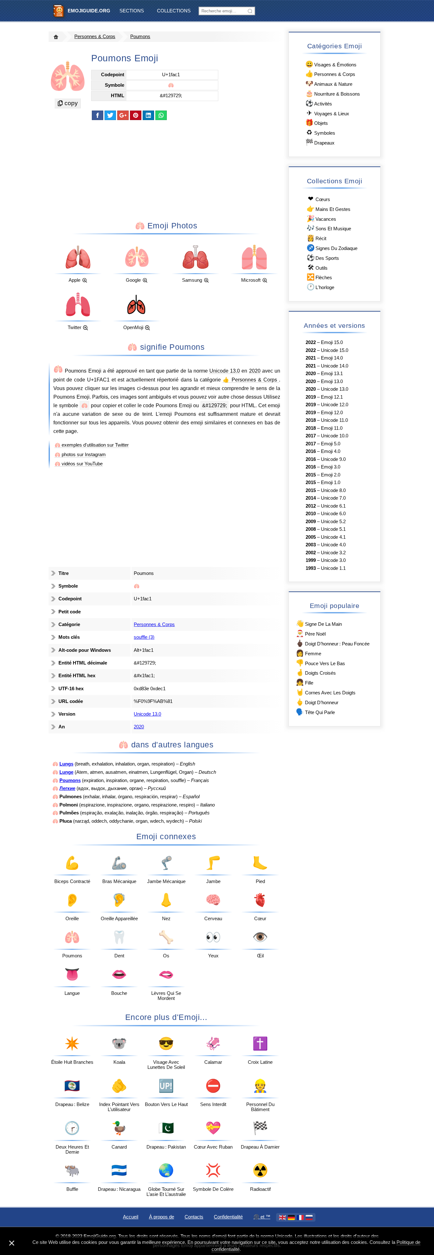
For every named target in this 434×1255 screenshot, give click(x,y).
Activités (318, 103)
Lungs (66, 763)
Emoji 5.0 (330, 443)
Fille (304, 682)
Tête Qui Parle (315, 711)
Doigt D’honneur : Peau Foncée (332, 643)
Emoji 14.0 (332, 358)
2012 (311, 506)
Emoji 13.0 (332, 381)
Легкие (67, 788)
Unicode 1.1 (333, 568)
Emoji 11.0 (331, 428)
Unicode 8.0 (333, 490)
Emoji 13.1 (332, 373)
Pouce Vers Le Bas (320, 662)
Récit (316, 237)
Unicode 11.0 (334, 420)
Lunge (66, 772)
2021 (311, 358)
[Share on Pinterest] (135, 115)
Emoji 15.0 (332, 342)
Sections (131, 10)
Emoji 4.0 (330, 451)
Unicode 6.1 (333, 506)
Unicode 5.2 (333, 521)
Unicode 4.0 (333, 544)
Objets (316, 122)
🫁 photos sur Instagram (80, 454)
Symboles (320, 132)
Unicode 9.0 (333, 459)
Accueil (130, 1216)
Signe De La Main (319, 623)
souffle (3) (144, 637)
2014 (311, 498)
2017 (311, 435)
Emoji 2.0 (330, 474)
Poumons (140, 36)
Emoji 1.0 (330, 482)
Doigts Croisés (316, 672)
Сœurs (319, 198)
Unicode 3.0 (333, 560)
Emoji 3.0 (330, 466)
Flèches (319, 276)
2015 (311, 474)
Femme (308, 653)
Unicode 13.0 (224, 371)
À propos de (161, 1216)
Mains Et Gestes (328, 208)
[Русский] (309, 1217)
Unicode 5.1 (333, 529)
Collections (174, 10)
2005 (311, 537)
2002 (311, 552)
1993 (311, 568)
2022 (311, 342)
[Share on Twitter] (110, 115)
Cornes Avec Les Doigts (325, 692)
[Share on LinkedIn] (148, 115)
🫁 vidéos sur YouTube (79, 463)
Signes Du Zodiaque (332, 247)
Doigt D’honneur (317, 701)
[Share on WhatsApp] (161, 115)
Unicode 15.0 (334, 350)
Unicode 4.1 (333, 537)
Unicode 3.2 (333, 552)
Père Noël (310, 633)
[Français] (300, 1217)
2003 (311, 544)
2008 (311, 529)
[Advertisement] (166, 169)
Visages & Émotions (330, 64)
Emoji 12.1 (332, 397)
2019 (311, 397)
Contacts (194, 1216)
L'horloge (320, 286)
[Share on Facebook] (97, 115)
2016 (311, 451)
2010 (311, 513)
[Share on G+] (123, 115)
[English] (282, 1217)
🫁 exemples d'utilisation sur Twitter (92, 445)
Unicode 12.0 (334, 404)
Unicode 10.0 (334, 435)
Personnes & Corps (94, 36)
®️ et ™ (262, 1216)
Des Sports (323, 257)
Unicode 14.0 (334, 365)
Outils (318, 267)
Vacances (321, 218)
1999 (311, 560)
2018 (311, 420)
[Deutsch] (291, 1217)
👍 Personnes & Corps (251, 379)
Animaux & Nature (328, 83)
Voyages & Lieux (328, 113)
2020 (255, 371)
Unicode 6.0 (333, 513)
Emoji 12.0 (332, 412)
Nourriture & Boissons (332, 93)
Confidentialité (228, 1216)
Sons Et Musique (329, 228)
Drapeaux (320, 142)
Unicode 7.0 (333, 498)
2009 (311, 521)
